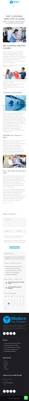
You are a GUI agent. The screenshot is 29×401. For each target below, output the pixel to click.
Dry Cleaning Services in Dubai (13, 268)
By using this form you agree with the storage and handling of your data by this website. (15, 241)
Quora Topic (10, 202)
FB (20, 200)
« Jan (5, 308)
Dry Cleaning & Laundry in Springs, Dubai (16, 282)
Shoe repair (8, 197)
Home (4, 21)
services (13, 177)
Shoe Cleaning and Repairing (12, 272)
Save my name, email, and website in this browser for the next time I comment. (14, 236)
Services (6, 363)
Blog (5, 367)
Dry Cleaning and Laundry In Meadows (14, 287)
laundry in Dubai (22, 65)
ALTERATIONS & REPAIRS (11, 274)
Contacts (6, 369)
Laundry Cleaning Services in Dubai (14, 266)
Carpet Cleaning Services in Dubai (14, 270)
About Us (6, 365)
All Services (11, 21)
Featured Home (20, 21)
